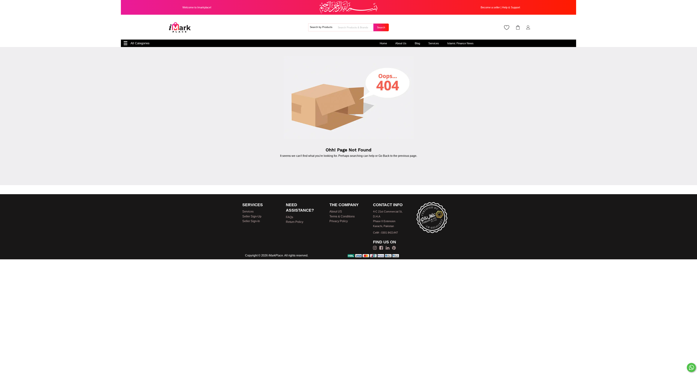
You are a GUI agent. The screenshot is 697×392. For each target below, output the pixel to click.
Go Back (384, 155)
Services (433, 43)
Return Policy (294, 221)
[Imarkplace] (179, 27)
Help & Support (511, 7)
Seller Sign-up (251, 216)
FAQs (289, 217)
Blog (417, 43)
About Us (400, 43)
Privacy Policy (338, 221)
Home (383, 43)
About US (335, 211)
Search (381, 27)
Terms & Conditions (342, 216)
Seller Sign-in (251, 221)
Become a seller (490, 7)
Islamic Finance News (460, 43)
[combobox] (355, 27)
